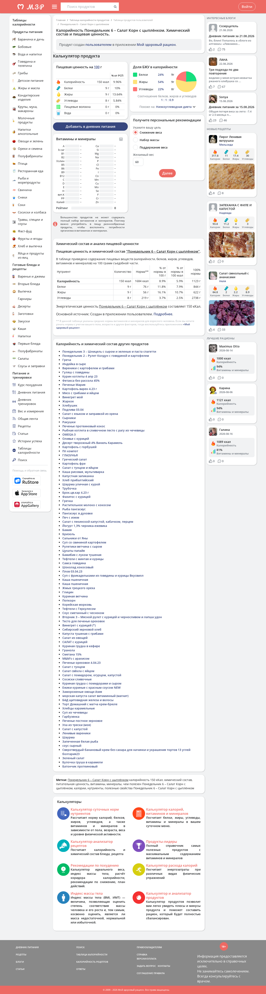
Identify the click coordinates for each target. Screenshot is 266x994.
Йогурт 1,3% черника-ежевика (84, 526)
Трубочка (69, 488)
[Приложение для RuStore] (30, 481)
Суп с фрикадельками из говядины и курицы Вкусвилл (103, 575)
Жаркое (68, 401)
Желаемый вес (143, 155)
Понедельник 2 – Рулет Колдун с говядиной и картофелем (105, 356)
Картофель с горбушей (79, 447)
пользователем (98, 44)
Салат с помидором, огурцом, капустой (91, 675)
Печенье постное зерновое (82, 721)
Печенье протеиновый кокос (83, 426)
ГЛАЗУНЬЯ (70, 455)
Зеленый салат (73, 758)
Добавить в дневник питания (90, 126)
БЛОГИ (20, 961)
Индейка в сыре (74, 364)
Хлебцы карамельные (78, 708)
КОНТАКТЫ (164, 965)
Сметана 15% (71, 654)
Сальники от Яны (75, 538)
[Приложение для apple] (30, 493)
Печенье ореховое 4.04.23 (81, 663)
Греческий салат (74, 459)
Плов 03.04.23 (72, 571)
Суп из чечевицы (74, 712)
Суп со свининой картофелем (84, 542)
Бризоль (68, 534)
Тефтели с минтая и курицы (82, 559)
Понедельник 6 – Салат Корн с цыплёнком (84, 24)
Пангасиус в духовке (77, 513)
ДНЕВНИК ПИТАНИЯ (27, 947)
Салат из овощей (74, 638)
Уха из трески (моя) (76, 725)
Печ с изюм (70, 517)
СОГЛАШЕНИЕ (145, 973)
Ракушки (68, 422)
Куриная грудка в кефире (81, 646)
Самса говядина (74, 563)
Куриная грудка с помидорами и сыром (91, 683)
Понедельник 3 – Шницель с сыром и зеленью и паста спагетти (109, 351)
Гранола (68, 650)
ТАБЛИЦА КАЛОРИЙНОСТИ (91, 954)
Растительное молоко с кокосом (86, 505)
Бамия (67, 530)
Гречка (67, 501)
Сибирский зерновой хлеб (81, 629)
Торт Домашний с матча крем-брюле (89, 704)
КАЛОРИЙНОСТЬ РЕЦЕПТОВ (92, 961)
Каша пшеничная (75, 580)
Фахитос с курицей (76, 497)
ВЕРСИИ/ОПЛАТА (146, 958)
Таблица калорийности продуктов (89, 20)
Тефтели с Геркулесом (79, 609)
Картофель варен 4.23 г (79, 389)
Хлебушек (69, 405)
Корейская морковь (77, 605)
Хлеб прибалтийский (78, 480)
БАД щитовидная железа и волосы (87, 700)
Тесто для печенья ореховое (83, 621)
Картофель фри (73, 463)
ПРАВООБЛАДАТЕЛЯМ (149, 947)
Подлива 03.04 (73, 410)
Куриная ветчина (75, 596)
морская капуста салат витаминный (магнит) (95, 696)
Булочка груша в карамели (82, 762)
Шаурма (68, 737)
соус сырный (71, 746)
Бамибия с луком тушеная (81, 555)
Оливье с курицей (75, 439)
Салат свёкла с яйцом (78, 671)
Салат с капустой (74, 729)
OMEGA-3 (69, 434)
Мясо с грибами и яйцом (80, 393)
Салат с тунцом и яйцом (80, 468)
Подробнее (163, 314)
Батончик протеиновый (79, 766)
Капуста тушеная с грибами (82, 634)
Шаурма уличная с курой (81, 484)
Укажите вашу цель (147, 127)
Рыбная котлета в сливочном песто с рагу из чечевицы (103, 430)
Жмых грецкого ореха (78, 588)
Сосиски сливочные (77, 679)
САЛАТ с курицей (74, 642)
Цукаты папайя (73, 551)
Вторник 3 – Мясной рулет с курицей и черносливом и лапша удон (112, 617)
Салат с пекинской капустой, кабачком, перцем (97, 522)
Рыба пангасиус (74, 509)
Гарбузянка (70, 717)
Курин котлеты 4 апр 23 (79, 376)
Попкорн (68, 600)
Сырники (69, 418)
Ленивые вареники (76, 733)
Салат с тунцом (73, 667)
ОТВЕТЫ (80, 969)
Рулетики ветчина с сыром (82, 546)
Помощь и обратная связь (29, 470)
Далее (167, 173)
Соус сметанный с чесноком (83, 613)
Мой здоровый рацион (156, 44)
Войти (247, 6)
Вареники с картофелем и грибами (88, 368)
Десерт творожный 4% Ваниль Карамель (92, 443)
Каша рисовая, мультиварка (83, 472)
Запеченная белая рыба (80, 741)
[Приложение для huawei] (30, 504)
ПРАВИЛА (159, 973)
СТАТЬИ (20, 969)
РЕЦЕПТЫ (21, 954)
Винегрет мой (72, 397)
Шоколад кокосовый (77, 567)
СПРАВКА (142, 954)
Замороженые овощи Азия (82, 692)
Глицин (67, 592)
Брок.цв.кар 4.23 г (75, 493)
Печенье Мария (73, 385)
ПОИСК (80, 947)
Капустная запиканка (78, 476)
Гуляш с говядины (75, 372)
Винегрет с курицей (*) (79, 625)
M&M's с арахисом (75, 658)
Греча (66, 360)
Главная (60, 20)
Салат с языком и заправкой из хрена (90, 414)
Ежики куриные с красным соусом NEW (91, 687)
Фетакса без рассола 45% (81, 380)
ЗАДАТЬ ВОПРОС (146, 965)
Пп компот (70, 451)
